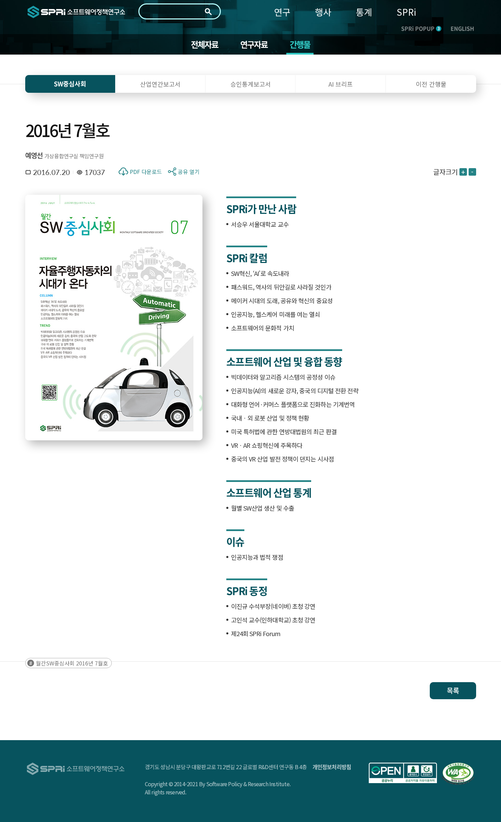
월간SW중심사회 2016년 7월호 (72, 663)
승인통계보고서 (250, 83)
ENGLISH (462, 28)
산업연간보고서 (160, 83)
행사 (323, 11)
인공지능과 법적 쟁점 (257, 557)
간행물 (300, 44)
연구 (282, 11)
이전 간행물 (431, 83)
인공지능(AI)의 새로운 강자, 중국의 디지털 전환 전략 (295, 390)
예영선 (34, 155)
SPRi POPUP (420, 28)
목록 (453, 690)
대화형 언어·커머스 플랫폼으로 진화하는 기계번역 (293, 404)
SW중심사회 (70, 83)
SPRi (406, 11)
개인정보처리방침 (332, 767)
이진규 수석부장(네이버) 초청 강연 (273, 606)
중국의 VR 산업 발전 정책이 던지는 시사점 (282, 458)
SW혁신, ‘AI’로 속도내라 (260, 273)
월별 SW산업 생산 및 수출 (262, 507)
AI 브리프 (341, 83)
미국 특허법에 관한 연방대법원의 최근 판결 (284, 431)
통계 (364, 11)
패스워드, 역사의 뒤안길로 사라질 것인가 (281, 286)
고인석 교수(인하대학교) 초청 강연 (273, 619)
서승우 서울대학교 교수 (260, 224)
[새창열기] (403, 773)
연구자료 (254, 44)
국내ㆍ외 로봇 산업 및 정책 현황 (270, 417)
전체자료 (204, 44)
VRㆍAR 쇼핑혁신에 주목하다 (267, 445)
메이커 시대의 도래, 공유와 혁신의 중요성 (282, 300)
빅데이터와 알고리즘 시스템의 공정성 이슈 (283, 376)
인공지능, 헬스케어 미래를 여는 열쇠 (275, 314)
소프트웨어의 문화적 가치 (262, 327)
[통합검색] (208, 11)
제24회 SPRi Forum (255, 633)
